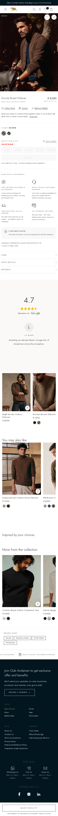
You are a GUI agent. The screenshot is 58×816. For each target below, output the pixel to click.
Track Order (34, 731)
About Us (8, 731)
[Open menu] (6, 9)
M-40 (19, 151)
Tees (31, 712)
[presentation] (3, 52)
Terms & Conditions (12, 738)
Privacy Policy (10, 741)
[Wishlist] (45, 9)
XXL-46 (52, 151)
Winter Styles (39, 638)
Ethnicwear (33, 716)
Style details (8, 262)
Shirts (31, 709)
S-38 (8, 151)
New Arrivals (9, 709)
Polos (6, 712)
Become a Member (18, 692)
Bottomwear (9, 716)
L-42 (30, 151)
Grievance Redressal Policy (15, 745)
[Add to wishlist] (47, 17)
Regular (35, 158)
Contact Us (9, 734)
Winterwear (10, 643)
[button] (51, 9)
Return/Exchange (36, 734)
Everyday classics (22, 638)
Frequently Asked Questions (16, 748)
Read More (33, 117)
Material (6, 269)
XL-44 (41, 151)
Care (4, 255)
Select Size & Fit (29, 808)
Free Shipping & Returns (39, 738)
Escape (8, 638)
